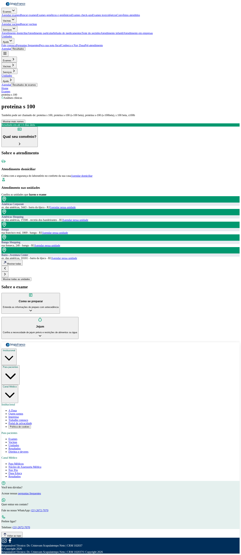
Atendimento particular (40, 33)
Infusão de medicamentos (67, 33)
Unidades (6, 36)
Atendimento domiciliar (14, 33)
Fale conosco (8, 45)
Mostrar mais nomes (13, 121)
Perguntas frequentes (27, 45)
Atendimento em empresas (138, 33)
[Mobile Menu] (4, 54)
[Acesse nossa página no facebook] (10, 542)
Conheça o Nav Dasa (73, 45)
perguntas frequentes (29, 493)
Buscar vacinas (28, 24)
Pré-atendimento (94, 45)
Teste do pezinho (91, 33)
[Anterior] (4, 268)
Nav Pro (13, 470)
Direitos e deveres (18, 451)
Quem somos (15, 413)
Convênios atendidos (128, 15)
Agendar (6, 48)
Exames (7, 11)
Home (4, 88)
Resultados (18, 49)
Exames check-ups (81, 15)
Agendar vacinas (10, 24)
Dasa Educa (15, 473)
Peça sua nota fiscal (50, 45)
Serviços (7, 29)
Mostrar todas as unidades (16, 279)
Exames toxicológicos (104, 15)
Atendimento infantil (111, 33)
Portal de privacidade (20, 423)
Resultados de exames (24, 85)
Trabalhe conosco (18, 420)
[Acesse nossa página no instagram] (4, 542)
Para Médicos (16, 463)
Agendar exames (10, 15)
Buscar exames (28, 15)
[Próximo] (4, 274)
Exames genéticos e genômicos (54, 15)
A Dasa (12, 410)
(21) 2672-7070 (39, 510)
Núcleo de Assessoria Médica (24, 466)
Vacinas (7, 20)
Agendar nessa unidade (63, 207)
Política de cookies (19, 426)
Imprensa (13, 416)
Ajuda (6, 42)
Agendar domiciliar (81, 175)
